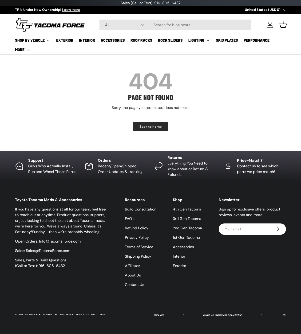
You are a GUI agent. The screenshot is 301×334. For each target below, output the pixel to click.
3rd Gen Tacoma (187, 218)
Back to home (150, 126)
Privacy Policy (137, 237)
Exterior (64, 40)
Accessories (113, 40)
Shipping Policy (138, 256)
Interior (87, 40)
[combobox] (175, 25)
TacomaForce (32, 314)
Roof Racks (141, 40)
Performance (256, 40)
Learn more (71, 10)
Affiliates (132, 265)
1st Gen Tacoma (186, 237)
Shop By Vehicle (30, 40)
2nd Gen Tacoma (187, 228)
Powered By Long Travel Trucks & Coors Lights (74, 314)
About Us (133, 275)
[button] (283, 25)
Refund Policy (136, 228)
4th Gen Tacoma (187, 209)
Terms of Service (139, 246)
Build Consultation (140, 209)
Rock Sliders (170, 40)
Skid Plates (227, 40)
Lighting (196, 40)
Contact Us (134, 284)
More (19, 49)
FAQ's (130, 218)
